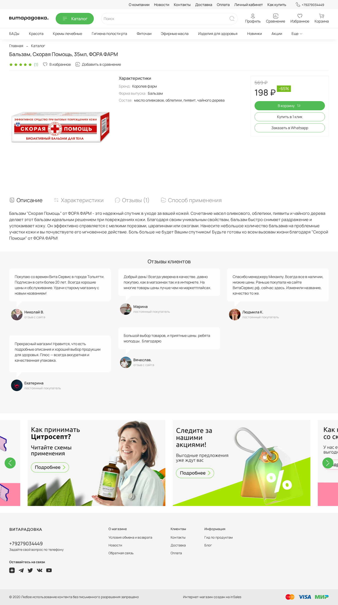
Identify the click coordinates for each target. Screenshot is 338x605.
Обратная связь (121, 553)
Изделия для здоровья (218, 33)
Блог (208, 545)
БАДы (14, 33)
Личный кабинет (248, 4)
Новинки (254, 33)
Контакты (182, 4)
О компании (139, 4)
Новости (161, 4)
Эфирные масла (175, 33)
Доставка (203, 4)
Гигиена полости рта (109, 33)
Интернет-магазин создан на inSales (212, 597)
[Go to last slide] (10, 463)
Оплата (223, 4)
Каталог (79, 18)
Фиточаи (144, 33)
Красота (36, 33)
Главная (16, 45)
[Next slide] (327, 463)
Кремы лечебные (67, 33)
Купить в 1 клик (289, 116)
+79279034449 (313, 5)
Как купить (276, 4)
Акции (277, 33)
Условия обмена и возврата (130, 537)
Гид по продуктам (218, 537)
